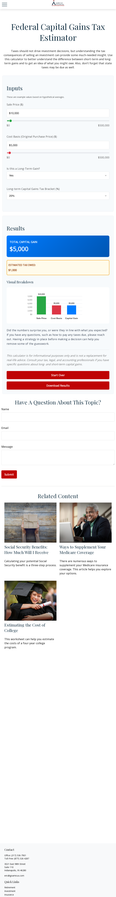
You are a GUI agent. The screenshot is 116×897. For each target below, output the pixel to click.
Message (7, 446)
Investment (9, 891)
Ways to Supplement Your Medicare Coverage (83, 549)
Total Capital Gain (23, 242)
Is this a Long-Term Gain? (23, 168)
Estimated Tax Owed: (22, 265)
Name (5, 409)
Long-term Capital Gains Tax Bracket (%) (33, 189)
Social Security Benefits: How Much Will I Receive (26, 549)
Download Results (58, 385)
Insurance (9, 894)
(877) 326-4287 (21, 858)
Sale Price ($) (15, 104)
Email (4, 428)
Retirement (9, 887)
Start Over (58, 375)
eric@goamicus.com (14, 875)
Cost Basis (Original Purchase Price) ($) (32, 136)
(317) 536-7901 (18, 855)
